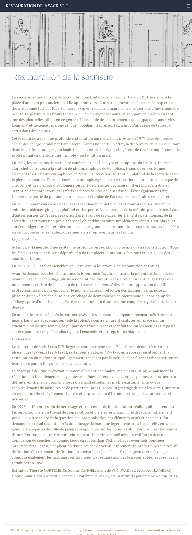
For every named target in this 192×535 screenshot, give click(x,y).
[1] (96, 62)
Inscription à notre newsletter (158, 530)
